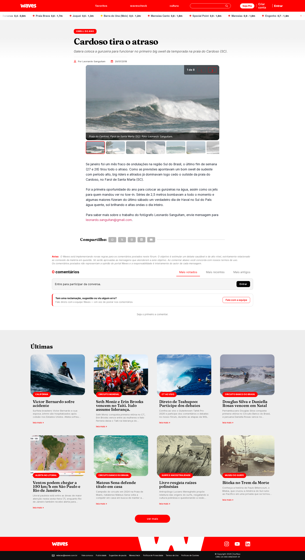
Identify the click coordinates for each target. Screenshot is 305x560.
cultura (174, 5)
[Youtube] (237, 544)
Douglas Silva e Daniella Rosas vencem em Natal (244, 403)
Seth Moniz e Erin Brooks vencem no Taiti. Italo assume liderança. (119, 405)
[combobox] (210, 5)
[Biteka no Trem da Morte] (247, 473)
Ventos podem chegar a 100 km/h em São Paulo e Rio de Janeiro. (56, 486)
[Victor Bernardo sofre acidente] (58, 392)
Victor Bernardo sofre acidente (53, 403)
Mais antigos (241, 272)
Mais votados (188, 272)
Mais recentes (215, 272)
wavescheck (138, 5)
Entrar (278, 6)
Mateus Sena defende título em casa (116, 484)
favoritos (101, 5)
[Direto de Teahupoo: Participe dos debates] (184, 392)
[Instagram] (226, 544)
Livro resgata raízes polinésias (177, 484)
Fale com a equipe (236, 299)
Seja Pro (247, 5)
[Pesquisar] (226, 5)
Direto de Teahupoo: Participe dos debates (179, 403)
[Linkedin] (248, 544)
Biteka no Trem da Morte (245, 482)
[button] (112, 239)
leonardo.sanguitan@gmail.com (109, 220)
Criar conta (262, 5)
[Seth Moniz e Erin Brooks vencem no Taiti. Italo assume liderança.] (121, 392)
